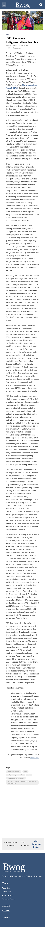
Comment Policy (8, 899)
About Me (6, 911)
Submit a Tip (7, 892)
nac (29, 775)
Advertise (6, 888)
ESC (8, 34)
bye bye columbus (14, 772)
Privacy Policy (7, 895)
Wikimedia (34, 757)
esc (25, 772)
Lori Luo (11, 45)
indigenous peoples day (15, 775)
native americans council (16, 778)
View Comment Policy (36, 844)
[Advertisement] (22, 813)
